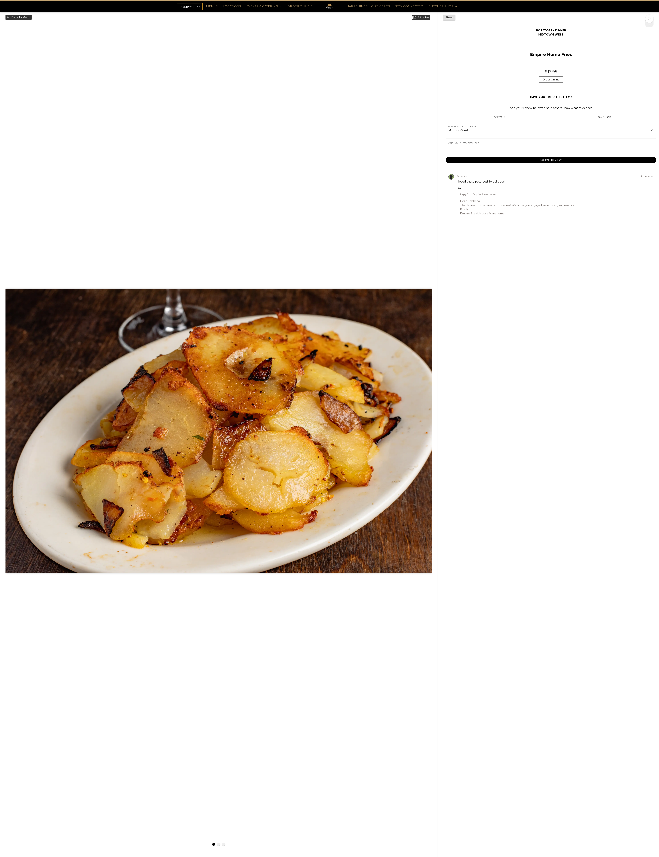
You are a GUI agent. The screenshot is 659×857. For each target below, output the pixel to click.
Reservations (190, 7)
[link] (551, 80)
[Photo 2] (218, 844)
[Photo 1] (213, 844)
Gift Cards (380, 6)
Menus (212, 6)
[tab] (498, 117)
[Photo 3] (223, 844)
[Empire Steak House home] (329, 6)
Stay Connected (409, 6)
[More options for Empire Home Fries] (649, 19)
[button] (264, 6)
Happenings (357, 6)
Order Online (299, 6)
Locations (232, 6)
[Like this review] (460, 187)
